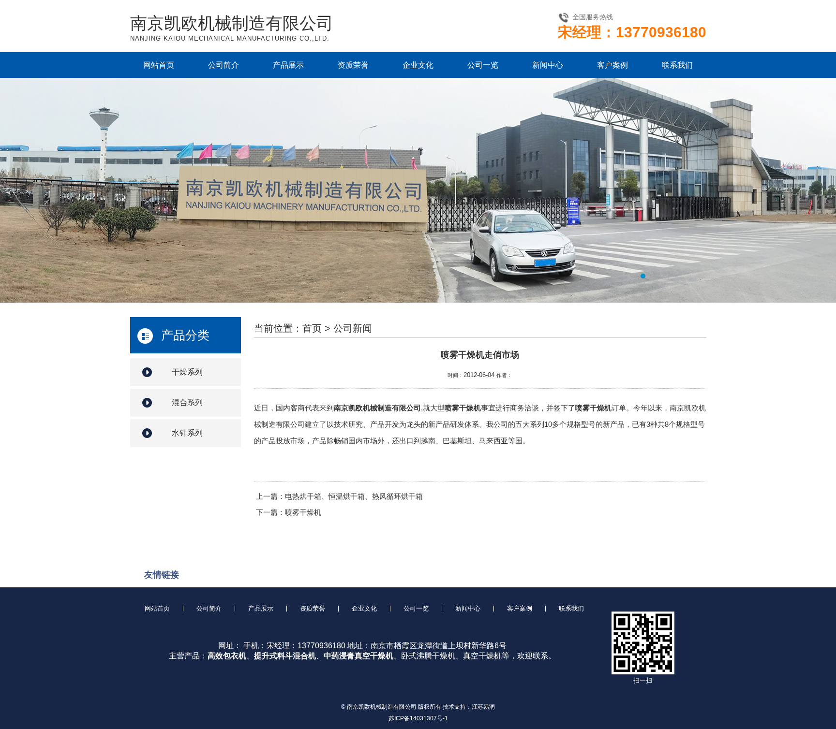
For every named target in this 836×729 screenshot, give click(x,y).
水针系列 (187, 433)
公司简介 (223, 65)
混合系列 (187, 402)
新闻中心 (547, 65)
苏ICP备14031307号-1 (418, 718)
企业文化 (418, 65)
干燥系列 (187, 372)
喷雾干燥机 (303, 512)
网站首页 (158, 65)
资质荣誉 (353, 65)
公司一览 (482, 65)
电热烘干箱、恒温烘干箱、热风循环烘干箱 (354, 496)
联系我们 (677, 65)
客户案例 (612, 65)
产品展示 (288, 65)
